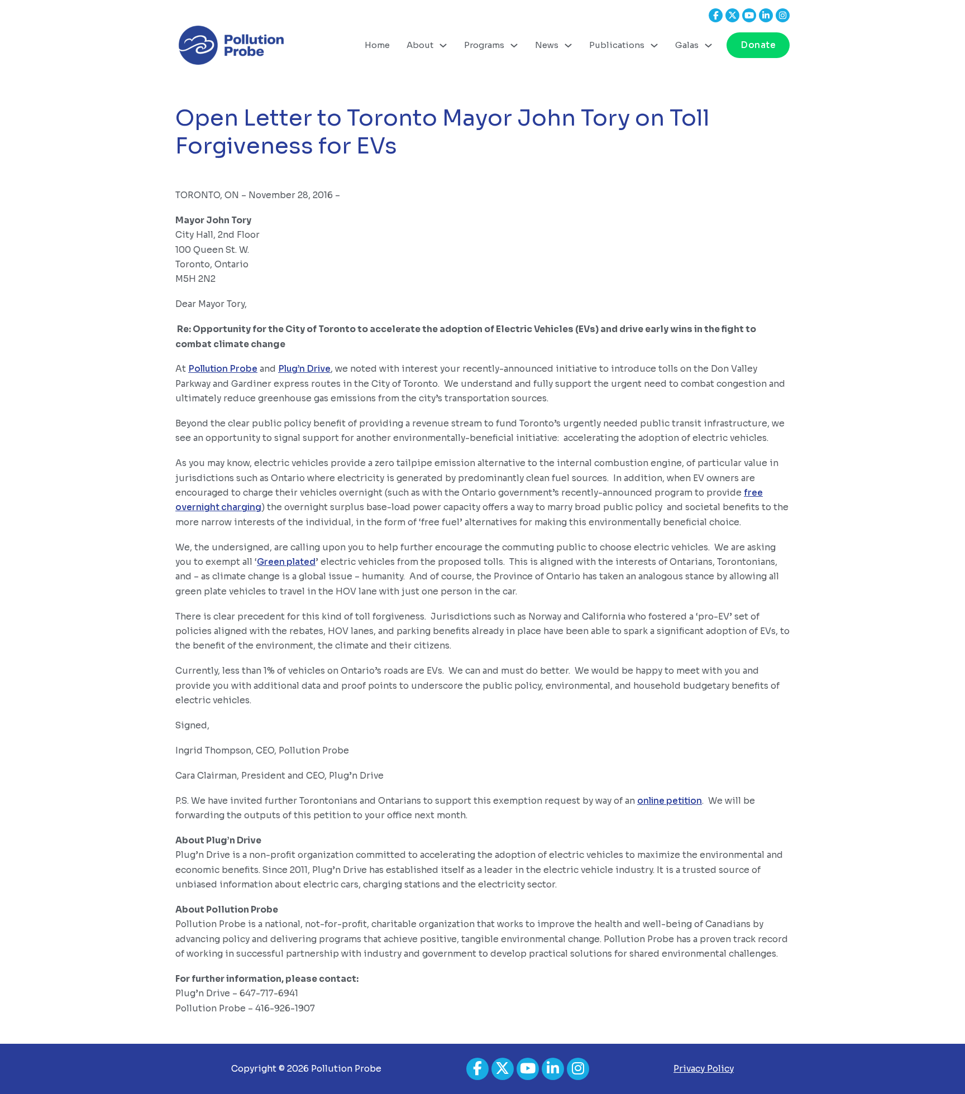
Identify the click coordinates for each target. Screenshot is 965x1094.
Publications (616, 45)
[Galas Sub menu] (708, 45)
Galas (687, 45)
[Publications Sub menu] (654, 45)
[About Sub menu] (443, 45)
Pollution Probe (222, 368)
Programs (484, 45)
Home (377, 45)
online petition (669, 800)
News (546, 45)
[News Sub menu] (568, 45)
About (420, 45)
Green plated (286, 561)
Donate (758, 45)
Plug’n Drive (304, 368)
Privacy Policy (703, 1068)
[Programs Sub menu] (514, 45)
